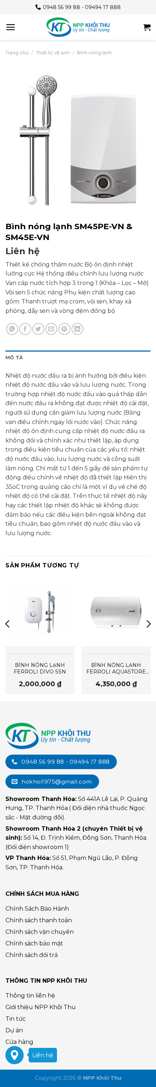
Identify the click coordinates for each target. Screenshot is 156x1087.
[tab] (78, 358)
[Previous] (8, 638)
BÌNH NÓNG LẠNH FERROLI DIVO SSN (40, 668)
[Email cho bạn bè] (51, 329)
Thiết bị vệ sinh (53, 52)
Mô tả (14, 357)
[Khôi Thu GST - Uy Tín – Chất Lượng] (78, 27)
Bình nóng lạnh (94, 52)
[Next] (148, 638)
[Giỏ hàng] (147, 27)
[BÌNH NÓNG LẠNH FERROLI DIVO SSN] (39, 611)
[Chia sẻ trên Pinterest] (64, 329)
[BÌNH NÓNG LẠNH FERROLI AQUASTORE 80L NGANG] (116, 611)
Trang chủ (17, 52)
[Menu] (10, 27)
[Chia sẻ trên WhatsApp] (12, 329)
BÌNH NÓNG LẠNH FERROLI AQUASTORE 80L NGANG (116, 668)
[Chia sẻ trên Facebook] (25, 329)
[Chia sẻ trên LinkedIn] (77, 329)
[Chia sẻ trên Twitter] (38, 329)
